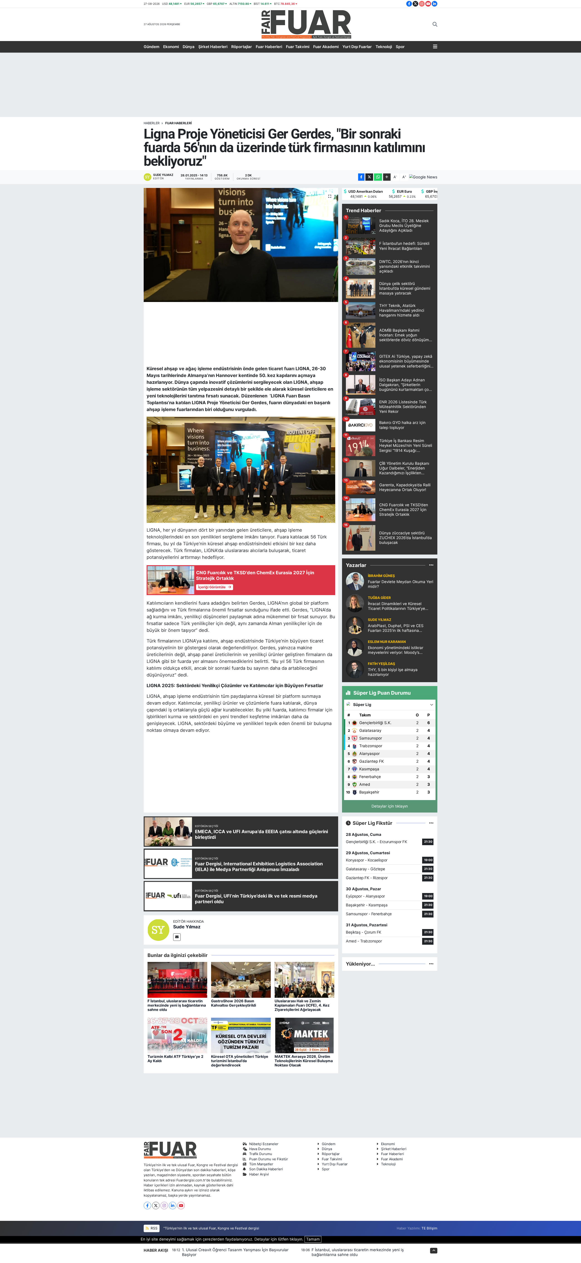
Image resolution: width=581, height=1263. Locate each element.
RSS (154, 1228)
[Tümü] (431, 565)
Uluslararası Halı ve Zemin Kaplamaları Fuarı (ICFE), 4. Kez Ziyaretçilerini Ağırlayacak (302, 1005)
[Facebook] (147, 1205)
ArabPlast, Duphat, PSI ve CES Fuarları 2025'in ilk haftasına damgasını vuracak (395, 628)
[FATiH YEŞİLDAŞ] (355, 669)
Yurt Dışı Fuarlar (357, 46)
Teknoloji (384, 46)
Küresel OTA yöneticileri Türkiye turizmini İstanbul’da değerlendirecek (239, 1060)
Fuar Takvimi (297, 46)
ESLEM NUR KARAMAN (387, 642)
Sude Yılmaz (186, 927)
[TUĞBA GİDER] (355, 603)
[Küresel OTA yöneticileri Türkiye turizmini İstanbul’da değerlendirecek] (241, 1035)
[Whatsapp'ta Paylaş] (378, 177)
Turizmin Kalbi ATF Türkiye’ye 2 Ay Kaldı (175, 1058)
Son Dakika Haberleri (266, 1169)
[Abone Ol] (423, 177)
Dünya (188, 46)
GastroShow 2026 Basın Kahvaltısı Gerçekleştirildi (233, 1003)
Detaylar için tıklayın (390, 806)
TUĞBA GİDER (379, 598)
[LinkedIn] (172, 1205)
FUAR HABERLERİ (178, 123)
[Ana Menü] (435, 47)
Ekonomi (171, 46)
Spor (400, 46)
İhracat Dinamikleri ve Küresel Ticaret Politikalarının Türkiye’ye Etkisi (396, 606)
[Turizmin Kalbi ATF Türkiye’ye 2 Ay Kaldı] (177, 1035)
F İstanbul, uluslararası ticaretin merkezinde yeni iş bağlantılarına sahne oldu (177, 1005)
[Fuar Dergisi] (306, 24)
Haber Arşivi (259, 1174)
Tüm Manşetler (261, 1164)
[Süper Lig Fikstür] (431, 823)
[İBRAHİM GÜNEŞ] (355, 581)
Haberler (152, 123)
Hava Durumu (260, 1149)
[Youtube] (181, 1205)
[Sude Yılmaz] (158, 929)
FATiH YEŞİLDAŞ (381, 664)
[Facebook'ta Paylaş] (361, 177)
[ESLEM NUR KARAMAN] (355, 647)
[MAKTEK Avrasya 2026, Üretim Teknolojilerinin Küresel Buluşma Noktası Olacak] (304, 1035)
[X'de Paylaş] (369, 177)
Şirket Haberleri (212, 46)
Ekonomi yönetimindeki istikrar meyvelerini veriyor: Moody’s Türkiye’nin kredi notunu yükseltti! (398, 650)
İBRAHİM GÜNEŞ (381, 576)
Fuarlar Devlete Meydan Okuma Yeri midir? (400, 584)
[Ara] (435, 24)
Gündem (151, 46)
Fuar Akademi (326, 46)
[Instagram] (164, 1205)
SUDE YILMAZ (379, 620)
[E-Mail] (177, 937)
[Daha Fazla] (387, 177)
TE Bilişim (429, 1228)
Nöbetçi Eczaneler (263, 1144)
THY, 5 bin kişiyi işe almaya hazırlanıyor (393, 672)
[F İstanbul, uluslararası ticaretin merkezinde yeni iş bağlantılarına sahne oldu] (177, 979)
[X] (156, 1205)
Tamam (313, 1239)
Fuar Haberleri (269, 46)
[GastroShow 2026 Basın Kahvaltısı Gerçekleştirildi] (241, 979)
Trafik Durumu (260, 1154)
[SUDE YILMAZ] (355, 625)
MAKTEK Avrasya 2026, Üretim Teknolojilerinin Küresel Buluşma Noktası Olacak (304, 1060)
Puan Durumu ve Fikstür (268, 1159)
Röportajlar (241, 46)
